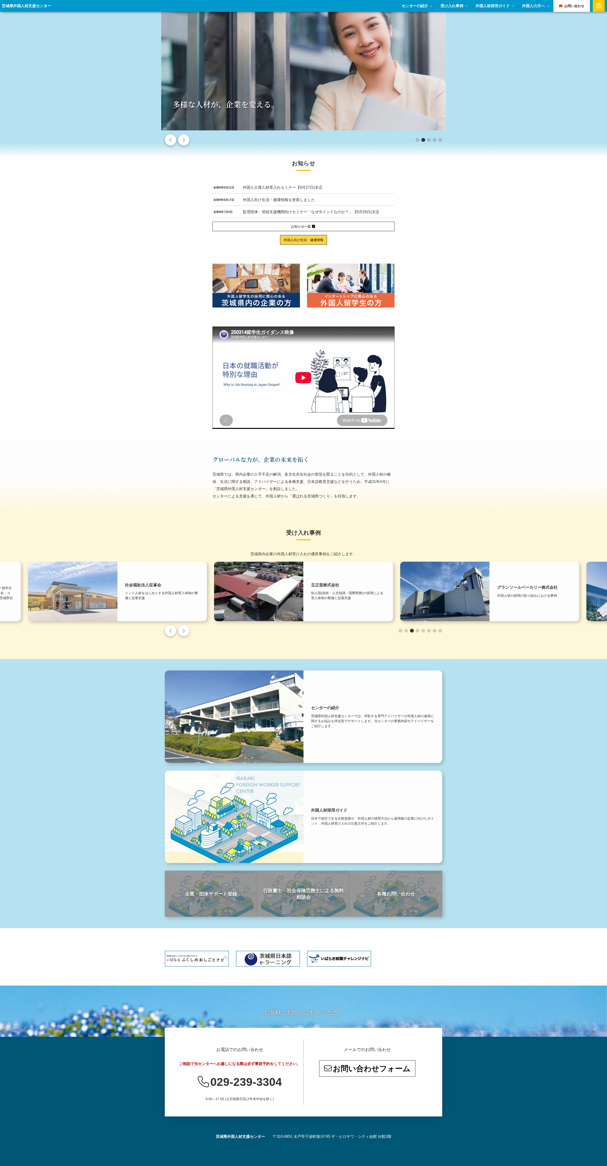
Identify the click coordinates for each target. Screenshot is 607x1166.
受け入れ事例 (452, 6)
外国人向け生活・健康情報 (303, 240)
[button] (417, 140)
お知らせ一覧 (301, 226)
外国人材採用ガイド (493, 6)
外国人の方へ (533, 6)
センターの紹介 (415, 6)
